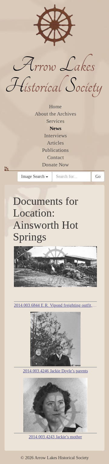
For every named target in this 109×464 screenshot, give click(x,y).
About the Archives (55, 114)
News (55, 128)
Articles (55, 143)
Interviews (55, 136)
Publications (55, 150)
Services (55, 121)
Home (55, 106)
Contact (55, 157)
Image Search (33, 176)
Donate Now (55, 165)
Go (98, 176)
